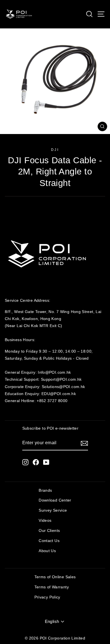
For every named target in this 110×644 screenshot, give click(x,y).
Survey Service (53, 510)
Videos (45, 520)
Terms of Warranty (51, 587)
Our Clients (49, 531)
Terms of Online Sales (55, 577)
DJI (55, 149)
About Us (47, 551)
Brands (45, 490)
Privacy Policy (47, 597)
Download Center (55, 500)
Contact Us (49, 541)
